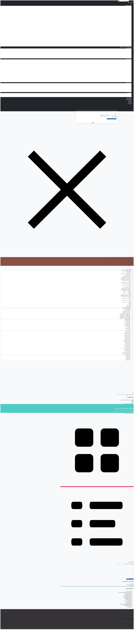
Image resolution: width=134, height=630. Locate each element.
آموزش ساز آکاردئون (125, 61)
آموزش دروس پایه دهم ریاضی (120, 28)
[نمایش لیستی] (97, 559)
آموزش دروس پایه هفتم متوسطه (121, 23)
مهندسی (128, 88)
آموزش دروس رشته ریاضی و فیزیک (121, 27)
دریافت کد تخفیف (128, 99)
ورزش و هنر (129, 92)
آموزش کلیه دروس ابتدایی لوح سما (125, 592)
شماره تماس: (114, 116)
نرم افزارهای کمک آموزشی (126, 269)
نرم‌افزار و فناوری (128, 82)
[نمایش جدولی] (97, 486)
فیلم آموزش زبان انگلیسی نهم (128, 581)
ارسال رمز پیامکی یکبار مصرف (111, 118)
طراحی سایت (127, 85)
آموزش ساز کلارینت (125, 74)
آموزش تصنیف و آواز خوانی (124, 59)
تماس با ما (129, 102)
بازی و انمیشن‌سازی (125, 91)
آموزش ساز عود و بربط (125, 72)
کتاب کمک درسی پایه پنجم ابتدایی (119, 19)
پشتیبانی (130, 100)
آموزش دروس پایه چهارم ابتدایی (121, 10)
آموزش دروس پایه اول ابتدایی (122, 7)
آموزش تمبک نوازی (126, 60)
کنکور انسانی (128, 306)
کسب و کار (129, 602)
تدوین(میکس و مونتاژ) (125, 86)
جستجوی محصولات (129, 394)
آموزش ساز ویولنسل (125, 79)
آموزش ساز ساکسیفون (125, 69)
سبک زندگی (129, 600)
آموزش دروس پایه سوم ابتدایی (122, 9)
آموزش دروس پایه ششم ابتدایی (121, 12)
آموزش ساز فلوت (126, 73)
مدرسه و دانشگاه (128, 5)
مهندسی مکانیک (124, 89)
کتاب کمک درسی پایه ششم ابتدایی (119, 20)
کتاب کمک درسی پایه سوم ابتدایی (119, 17)
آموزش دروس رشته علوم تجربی (121, 31)
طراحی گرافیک (126, 84)
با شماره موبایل (104, 115)
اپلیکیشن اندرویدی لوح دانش (125, 288)
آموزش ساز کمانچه (126, 75)
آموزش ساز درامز (126, 66)
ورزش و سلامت (126, 93)
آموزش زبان (129, 97)
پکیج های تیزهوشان (128, 596)
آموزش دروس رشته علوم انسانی (126, 301)
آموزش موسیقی (128, 58)
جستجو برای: (131, 563)
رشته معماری (125, 90)
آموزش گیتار (127, 81)
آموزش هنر (127, 94)
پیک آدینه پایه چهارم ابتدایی (122, 49)
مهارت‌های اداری (126, 87)
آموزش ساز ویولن (126, 78)
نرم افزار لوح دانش (128, 262)
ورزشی (130, 607)
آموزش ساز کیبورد (126, 76)
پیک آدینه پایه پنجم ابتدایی (123, 50)
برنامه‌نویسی (127, 83)
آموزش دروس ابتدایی (125, 6)
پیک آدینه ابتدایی (126, 48)
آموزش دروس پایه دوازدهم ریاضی (119, 30)
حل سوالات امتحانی (128, 597)
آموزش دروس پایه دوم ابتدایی (122, 8)
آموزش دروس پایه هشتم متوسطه (121, 24)
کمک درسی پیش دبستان (121, 14)
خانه (130, 4)
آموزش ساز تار (126, 63)
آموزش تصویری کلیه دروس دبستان (126, 285)
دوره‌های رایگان (128, 599)
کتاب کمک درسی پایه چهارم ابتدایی (119, 18)
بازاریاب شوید (129, 98)
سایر (129, 329)
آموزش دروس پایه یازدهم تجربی (119, 33)
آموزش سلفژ (127, 80)
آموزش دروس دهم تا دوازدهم (124, 26)
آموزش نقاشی (126, 96)
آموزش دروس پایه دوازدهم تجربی (119, 34)
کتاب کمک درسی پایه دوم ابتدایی (119, 16)
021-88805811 (129, 257)
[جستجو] (118, 563)
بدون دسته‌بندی (128, 594)
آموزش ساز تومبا (126, 65)
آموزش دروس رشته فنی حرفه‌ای (127, 302)
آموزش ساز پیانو (126, 62)
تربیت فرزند (128, 274)
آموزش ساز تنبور (126, 64)
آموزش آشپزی (126, 95)
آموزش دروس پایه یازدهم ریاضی (119, 29)
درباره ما (129, 101)
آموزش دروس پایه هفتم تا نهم (124, 22)
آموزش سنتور (127, 70)
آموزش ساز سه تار (126, 71)
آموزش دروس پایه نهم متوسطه (121, 25)
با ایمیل (112, 115)
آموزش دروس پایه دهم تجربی (120, 32)
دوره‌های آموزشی (128, 598)
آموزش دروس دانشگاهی (126, 307)
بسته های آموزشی (124, 21)
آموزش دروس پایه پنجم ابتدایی (122, 11)
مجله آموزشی (129, 260)
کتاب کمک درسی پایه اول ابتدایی (119, 15)
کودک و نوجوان (128, 270)
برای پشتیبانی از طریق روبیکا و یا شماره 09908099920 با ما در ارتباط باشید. (118, 258)
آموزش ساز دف (126, 67)
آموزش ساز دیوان (126, 68)
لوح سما (130, 103)
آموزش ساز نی (126, 77)
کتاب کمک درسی (124, 13)
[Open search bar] (133, 393)
